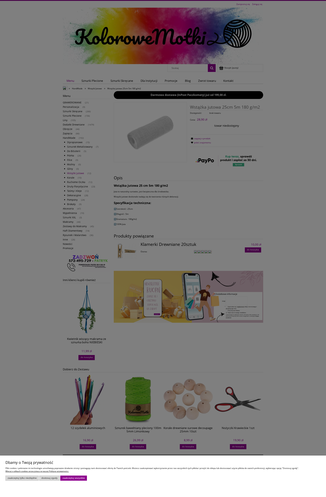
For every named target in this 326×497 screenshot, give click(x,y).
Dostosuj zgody (49, 478)
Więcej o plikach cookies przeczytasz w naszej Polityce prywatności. (37, 471)
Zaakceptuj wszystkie (73, 478)
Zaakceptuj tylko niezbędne (22, 478)
